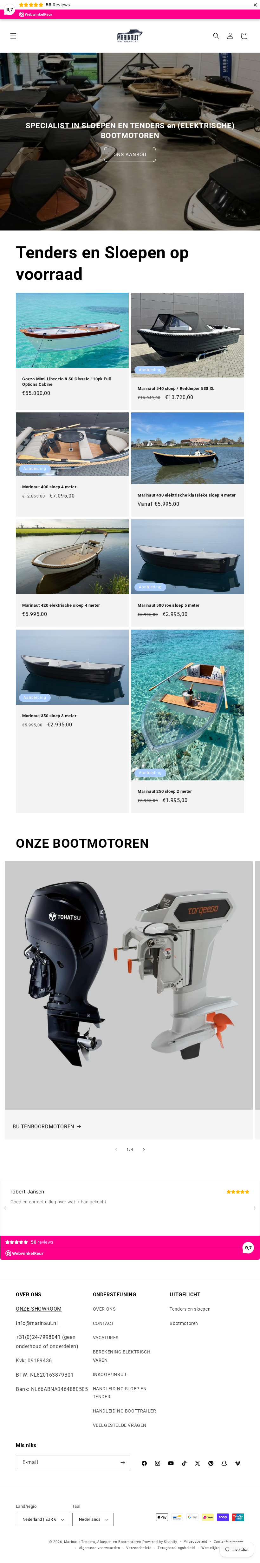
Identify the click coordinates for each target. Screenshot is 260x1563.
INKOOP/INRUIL (110, 1374)
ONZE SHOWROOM (39, 1309)
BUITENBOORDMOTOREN (43, 1127)
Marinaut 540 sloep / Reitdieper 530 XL (176, 388)
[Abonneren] (123, 1462)
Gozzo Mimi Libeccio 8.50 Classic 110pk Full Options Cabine (66, 382)
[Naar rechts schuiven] (144, 1150)
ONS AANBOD (130, 154)
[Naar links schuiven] (116, 1150)
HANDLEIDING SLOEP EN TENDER (120, 1392)
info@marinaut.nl (37, 1323)
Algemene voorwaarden (99, 1548)
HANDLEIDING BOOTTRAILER (124, 1410)
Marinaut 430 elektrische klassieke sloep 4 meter (187, 495)
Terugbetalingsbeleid (176, 1548)
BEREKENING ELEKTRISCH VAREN (122, 1355)
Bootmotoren (184, 1323)
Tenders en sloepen (190, 1309)
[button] (13, 36)
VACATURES (106, 1337)
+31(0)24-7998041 (38, 1337)
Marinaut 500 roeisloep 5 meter (169, 605)
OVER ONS (104, 1309)
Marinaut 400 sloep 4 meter (49, 486)
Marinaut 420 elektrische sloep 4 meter (61, 605)
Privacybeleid (195, 1542)
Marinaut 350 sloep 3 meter (49, 715)
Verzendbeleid (138, 1548)
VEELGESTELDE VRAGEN (119, 1425)
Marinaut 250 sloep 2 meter (165, 791)
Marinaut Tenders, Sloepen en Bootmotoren (102, 1542)
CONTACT (103, 1323)
